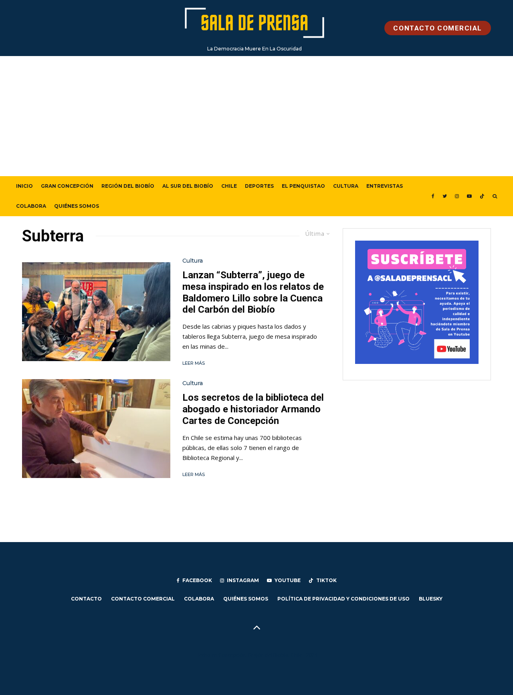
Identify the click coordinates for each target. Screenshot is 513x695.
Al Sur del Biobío (187, 186)
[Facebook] (433, 196)
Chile (229, 186)
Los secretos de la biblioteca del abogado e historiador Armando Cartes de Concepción (253, 409)
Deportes (259, 186)
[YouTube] (469, 196)
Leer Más (193, 363)
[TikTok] (482, 196)
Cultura (345, 186)
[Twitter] (444, 196)
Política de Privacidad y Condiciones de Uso (343, 599)
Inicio (24, 186)
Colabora (31, 206)
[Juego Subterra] (96, 311)
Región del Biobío (127, 186)
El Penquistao (303, 186)
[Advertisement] (256, 116)
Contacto (86, 599)
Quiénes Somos (76, 206)
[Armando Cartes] (96, 428)
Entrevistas (384, 186)
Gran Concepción (67, 186)
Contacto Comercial (143, 599)
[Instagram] (457, 196)
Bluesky (430, 599)
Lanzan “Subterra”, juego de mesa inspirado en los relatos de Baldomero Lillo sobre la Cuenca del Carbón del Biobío (253, 292)
